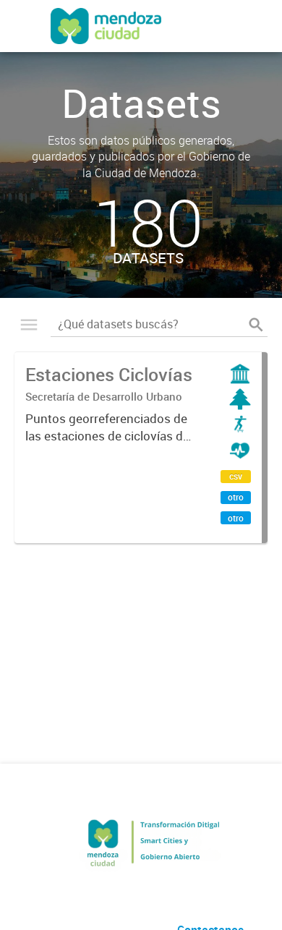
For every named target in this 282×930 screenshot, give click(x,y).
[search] (256, 324)
